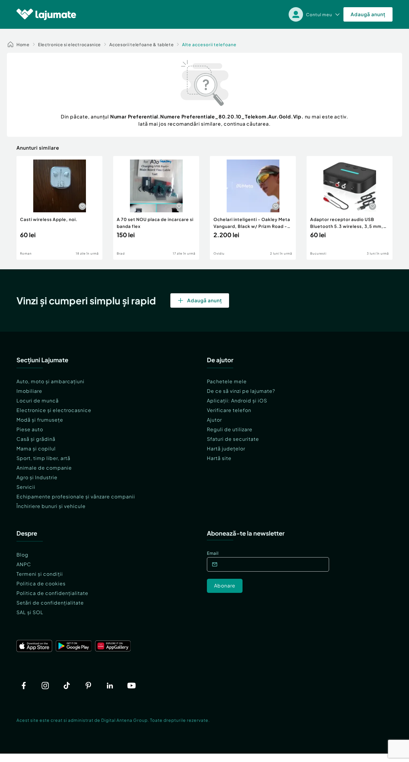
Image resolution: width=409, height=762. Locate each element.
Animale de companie (44, 468)
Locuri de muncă (37, 400)
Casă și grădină (35, 439)
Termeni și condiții (39, 574)
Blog (22, 554)
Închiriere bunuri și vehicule (51, 506)
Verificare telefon (229, 410)
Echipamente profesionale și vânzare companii (75, 496)
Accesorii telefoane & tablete (141, 44)
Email (213, 553)
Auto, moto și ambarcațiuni (50, 381)
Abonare (224, 585)
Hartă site (219, 458)
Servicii (25, 487)
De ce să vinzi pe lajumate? (241, 391)
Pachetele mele (227, 381)
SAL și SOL (29, 612)
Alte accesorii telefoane (209, 44)
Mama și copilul (36, 448)
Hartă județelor (226, 448)
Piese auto (29, 429)
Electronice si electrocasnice (69, 44)
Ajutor (214, 420)
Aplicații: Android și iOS (237, 400)
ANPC (23, 564)
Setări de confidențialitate (50, 602)
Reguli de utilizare (229, 429)
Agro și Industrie (36, 477)
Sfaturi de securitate (233, 439)
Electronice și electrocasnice (53, 410)
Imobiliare (29, 391)
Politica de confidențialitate (52, 593)
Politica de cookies (41, 583)
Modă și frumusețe (39, 420)
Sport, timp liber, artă (43, 458)
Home (23, 44)
